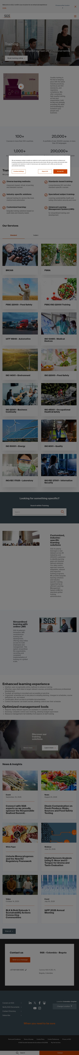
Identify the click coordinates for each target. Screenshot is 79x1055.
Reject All (45, 171)
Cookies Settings (18, 171)
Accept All (60, 171)
